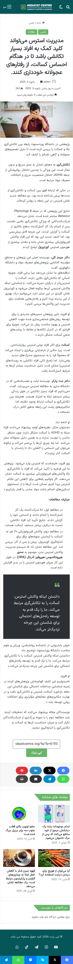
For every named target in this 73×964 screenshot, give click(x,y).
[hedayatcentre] (36, 7)
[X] (49, 770)
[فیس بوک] (63, 770)
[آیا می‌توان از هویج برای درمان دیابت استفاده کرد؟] (54, 858)
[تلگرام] (49, 779)
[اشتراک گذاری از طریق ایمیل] (36, 779)
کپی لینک (36, 753)
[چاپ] (22, 779)
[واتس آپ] (63, 779)
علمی (31, 23)
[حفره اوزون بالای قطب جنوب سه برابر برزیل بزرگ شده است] (19, 814)
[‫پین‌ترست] (22, 770)
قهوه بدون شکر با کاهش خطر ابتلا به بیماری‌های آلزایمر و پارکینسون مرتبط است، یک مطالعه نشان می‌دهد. (20, 878)
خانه (39, 23)
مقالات (31, 32)
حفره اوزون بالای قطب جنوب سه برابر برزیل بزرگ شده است (20, 830)
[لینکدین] (36, 770)
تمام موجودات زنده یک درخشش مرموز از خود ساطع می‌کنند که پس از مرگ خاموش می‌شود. (56, 832)
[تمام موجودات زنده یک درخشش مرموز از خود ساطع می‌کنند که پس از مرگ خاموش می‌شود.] (54, 814)
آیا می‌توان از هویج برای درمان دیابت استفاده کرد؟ (54, 873)
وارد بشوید (37, 917)
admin (46, 82)
